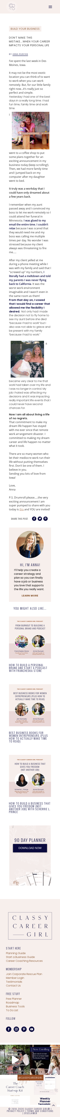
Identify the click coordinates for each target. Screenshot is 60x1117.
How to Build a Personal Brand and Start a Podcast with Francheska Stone (28, 668)
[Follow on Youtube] (31, 1029)
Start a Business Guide (20, 957)
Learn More (30, 595)
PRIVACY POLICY (16, 1111)
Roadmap (12, 1003)
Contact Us (13, 985)
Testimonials (14, 982)
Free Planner (14, 999)
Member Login (15, 978)
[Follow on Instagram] (16, 1029)
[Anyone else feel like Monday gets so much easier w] (45, 1090)
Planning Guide (16, 953)
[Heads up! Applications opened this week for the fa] (45, 1060)
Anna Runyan (20, 54)
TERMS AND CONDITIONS (40, 1111)
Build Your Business (25, 29)
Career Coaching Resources (24, 961)
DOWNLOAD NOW (30, 848)
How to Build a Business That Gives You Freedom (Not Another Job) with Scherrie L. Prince (30, 807)
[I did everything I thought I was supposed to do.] (15, 1060)
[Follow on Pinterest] (24, 1029)
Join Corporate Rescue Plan (24, 974)
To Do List (12, 1010)
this (22, 509)
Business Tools (15, 1006)
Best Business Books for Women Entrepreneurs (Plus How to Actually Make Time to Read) (28, 737)
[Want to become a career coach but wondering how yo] (15, 1090)
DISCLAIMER (30, 1113)
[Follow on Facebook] (8, 1029)
